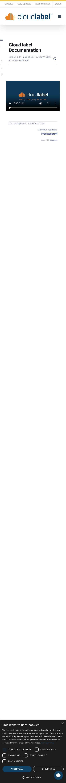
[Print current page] (54, 59)
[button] (33, 777)
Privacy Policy (47, 742)
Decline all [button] (48, 769)
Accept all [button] (17, 769)
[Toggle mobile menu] (59, 16)
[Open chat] (58, 775)
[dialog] (33, 751)
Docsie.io (53, 140)
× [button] (62, 723)
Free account (49, 133)
